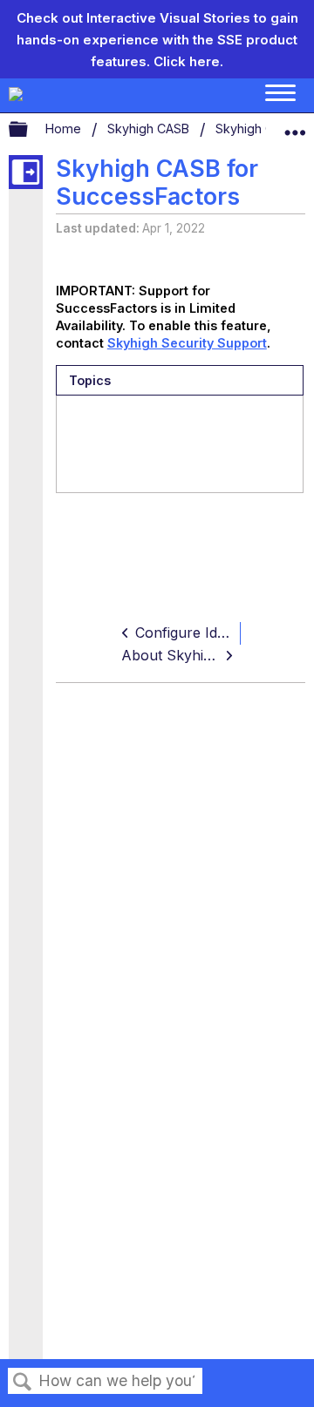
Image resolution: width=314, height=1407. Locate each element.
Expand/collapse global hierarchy (29, 129)
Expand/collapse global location (294, 125)
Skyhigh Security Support (187, 342)
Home (65, 128)
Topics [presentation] (90, 380)
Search (22, 1382)
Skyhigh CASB (150, 128)
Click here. (188, 61)
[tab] (180, 380)
